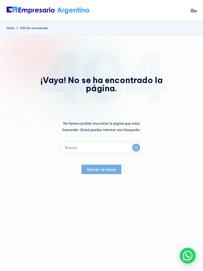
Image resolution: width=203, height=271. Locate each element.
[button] (136, 148)
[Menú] (193, 10)
